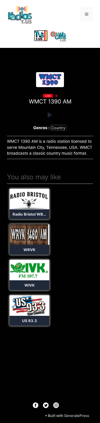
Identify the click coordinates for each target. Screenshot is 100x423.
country (58, 127)
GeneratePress (76, 415)
